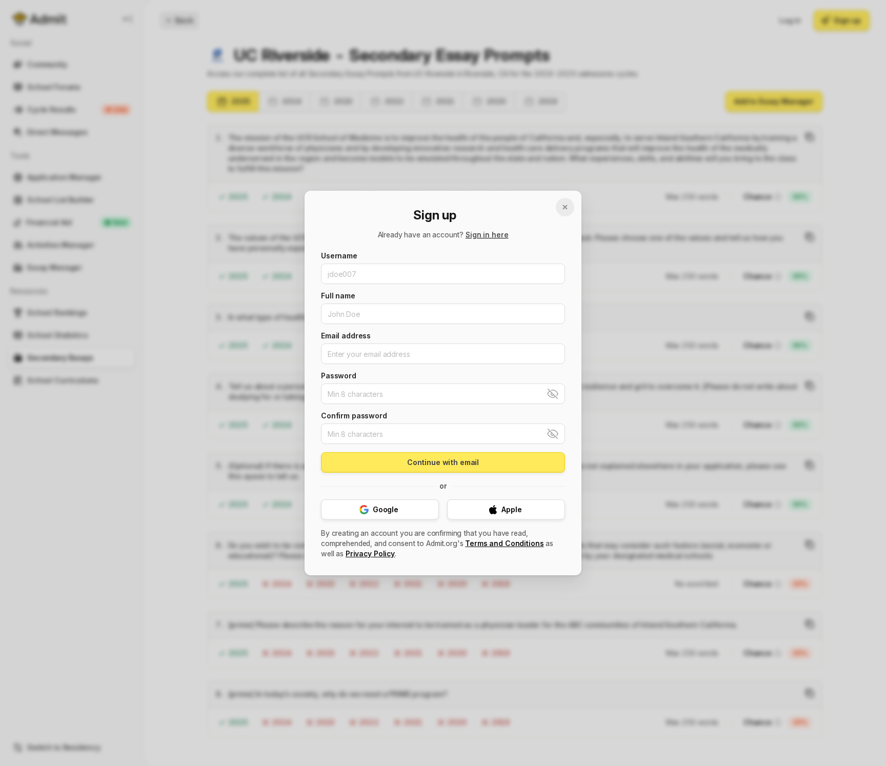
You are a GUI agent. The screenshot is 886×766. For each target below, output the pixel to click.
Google (385, 509)
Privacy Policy (370, 553)
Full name (338, 295)
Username (339, 255)
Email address (346, 335)
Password (338, 375)
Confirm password (354, 415)
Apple (511, 509)
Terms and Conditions (504, 543)
